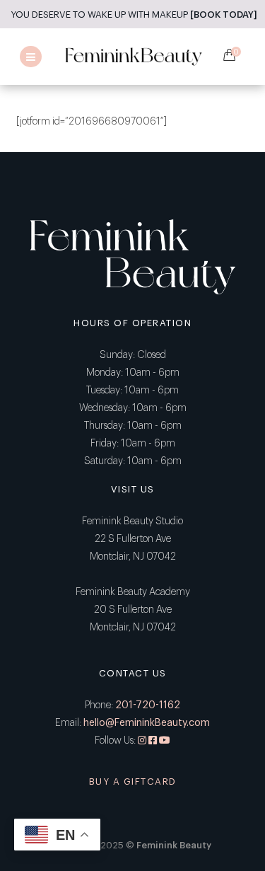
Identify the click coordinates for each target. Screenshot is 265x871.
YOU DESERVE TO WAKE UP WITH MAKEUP (134, 14)
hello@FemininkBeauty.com (146, 723)
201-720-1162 (147, 705)
